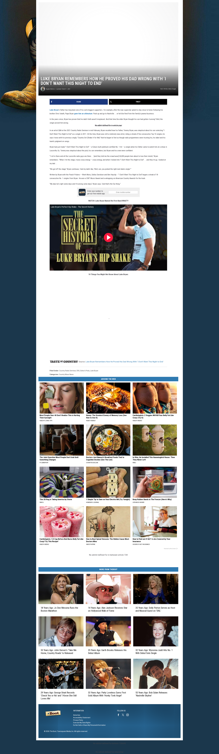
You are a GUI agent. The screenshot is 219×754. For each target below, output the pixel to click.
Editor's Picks (85, 371)
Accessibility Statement (81, 718)
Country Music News (66, 374)
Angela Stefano (50, 89)
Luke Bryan (54, 110)
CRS (78, 371)
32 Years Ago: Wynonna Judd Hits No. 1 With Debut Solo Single (154, 651)
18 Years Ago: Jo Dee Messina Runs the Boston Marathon (59, 609)
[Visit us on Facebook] (119, 714)
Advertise (76, 715)
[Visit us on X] (124, 714)
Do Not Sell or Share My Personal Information (89, 725)
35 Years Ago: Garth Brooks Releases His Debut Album (107, 651)
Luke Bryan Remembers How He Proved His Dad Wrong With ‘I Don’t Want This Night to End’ (124, 362)
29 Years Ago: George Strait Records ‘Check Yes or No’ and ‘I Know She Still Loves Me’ (59, 695)
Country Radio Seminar (67, 371)
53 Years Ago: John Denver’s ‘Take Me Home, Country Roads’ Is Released (58, 651)
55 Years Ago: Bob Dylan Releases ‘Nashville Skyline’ (151, 694)
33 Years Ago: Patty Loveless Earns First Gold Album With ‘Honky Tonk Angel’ (107, 694)
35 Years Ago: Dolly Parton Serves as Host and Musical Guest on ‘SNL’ (155, 609)
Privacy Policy (78, 720)
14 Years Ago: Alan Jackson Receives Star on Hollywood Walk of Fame (107, 609)
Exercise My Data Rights (81, 723)
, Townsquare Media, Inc (65, 731)
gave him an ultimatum (83, 113)
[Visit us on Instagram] (128, 714)
